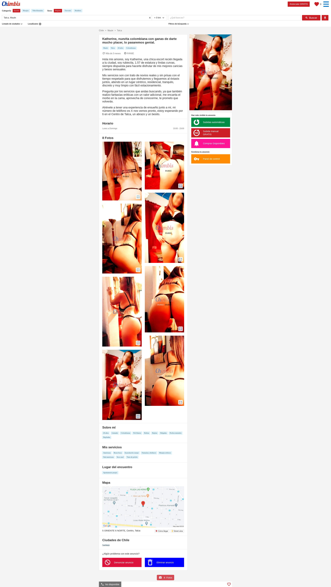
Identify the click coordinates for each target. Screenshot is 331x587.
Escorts (16, 11)
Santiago (106, 545)
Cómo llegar (161, 531)
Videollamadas (37, 11)
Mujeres (58, 11)
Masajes (26, 11)
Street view (177, 531)
